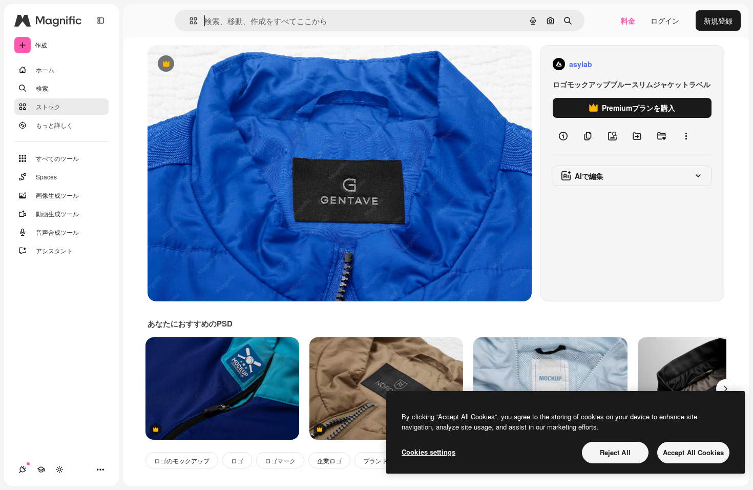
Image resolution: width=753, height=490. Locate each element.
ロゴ (237, 460)
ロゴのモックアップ (182, 460)
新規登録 (718, 20)
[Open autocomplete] (189, 21)
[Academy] (41, 469)
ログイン (665, 20)
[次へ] (725, 388)
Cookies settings (428, 452)
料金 (628, 20)
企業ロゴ (329, 460)
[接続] (22, 469)
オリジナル (218, 64)
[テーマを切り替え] (59, 469)
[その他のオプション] (686, 136)
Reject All (615, 452)
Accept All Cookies (693, 452)
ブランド (375, 460)
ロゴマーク (280, 460)
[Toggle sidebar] (100, 20)
